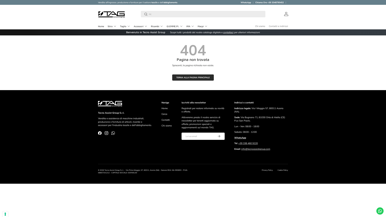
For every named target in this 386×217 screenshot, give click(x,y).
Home (101, 26)
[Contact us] (380, 211)
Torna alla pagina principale (193, 77)
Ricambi (155, 26)
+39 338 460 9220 (248, 143)
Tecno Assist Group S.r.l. (114, 170)
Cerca (164, 114)
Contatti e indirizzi (278, 26)
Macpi (201, 26)
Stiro (110, 26)
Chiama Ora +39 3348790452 (269, 2)
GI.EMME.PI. (173, 26)
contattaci (228, 32)
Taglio (123, 26)
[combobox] (203, 14)
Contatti (165, 119)
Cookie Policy (283, 170)
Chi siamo (260, 26)
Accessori (139, 26)
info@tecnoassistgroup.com (255, 149)
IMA (188, 26)
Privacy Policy (267, 170)
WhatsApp (246, 2)
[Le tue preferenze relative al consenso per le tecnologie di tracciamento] (5, 214)
